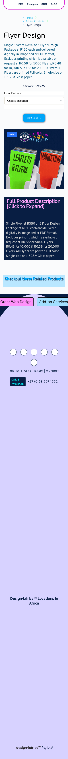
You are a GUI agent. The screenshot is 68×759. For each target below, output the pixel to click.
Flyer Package (12, 93)
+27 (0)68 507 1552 (42, 381)
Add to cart (34, 117)
